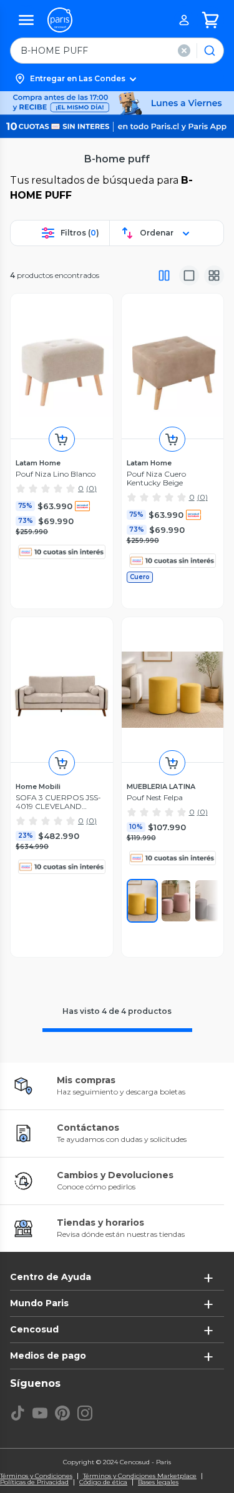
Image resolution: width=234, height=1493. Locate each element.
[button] (117, 79)
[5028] (176, 901)
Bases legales (158, 1482)
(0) (91, 488)
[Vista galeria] (214, 275)
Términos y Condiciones (36, 1476)
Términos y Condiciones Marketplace (140, 1476)
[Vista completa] (164, 275)
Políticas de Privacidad (34, 1482)
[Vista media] (189, 275)
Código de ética (103, 1482)
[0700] (142, 901)
